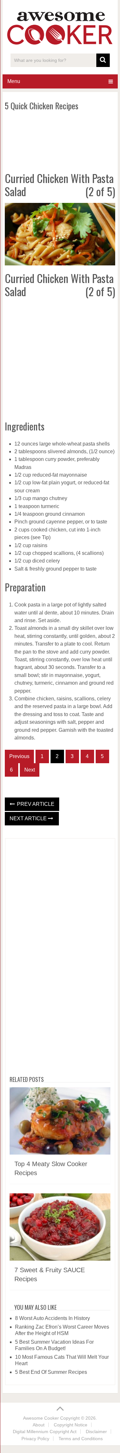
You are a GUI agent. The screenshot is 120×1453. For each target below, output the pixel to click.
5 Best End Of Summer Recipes (51, 1372)
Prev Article (35, 804)
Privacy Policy (35, 1438)
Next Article (29, 818)
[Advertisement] (60, 140)
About (38, 1424)
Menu (13, 81)
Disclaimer (96, 1431)
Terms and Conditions (81, 1438)
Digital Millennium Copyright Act (44, 1431)
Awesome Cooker (41, 1418)
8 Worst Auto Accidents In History (52, 1318)
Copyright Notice (70, 1424)
